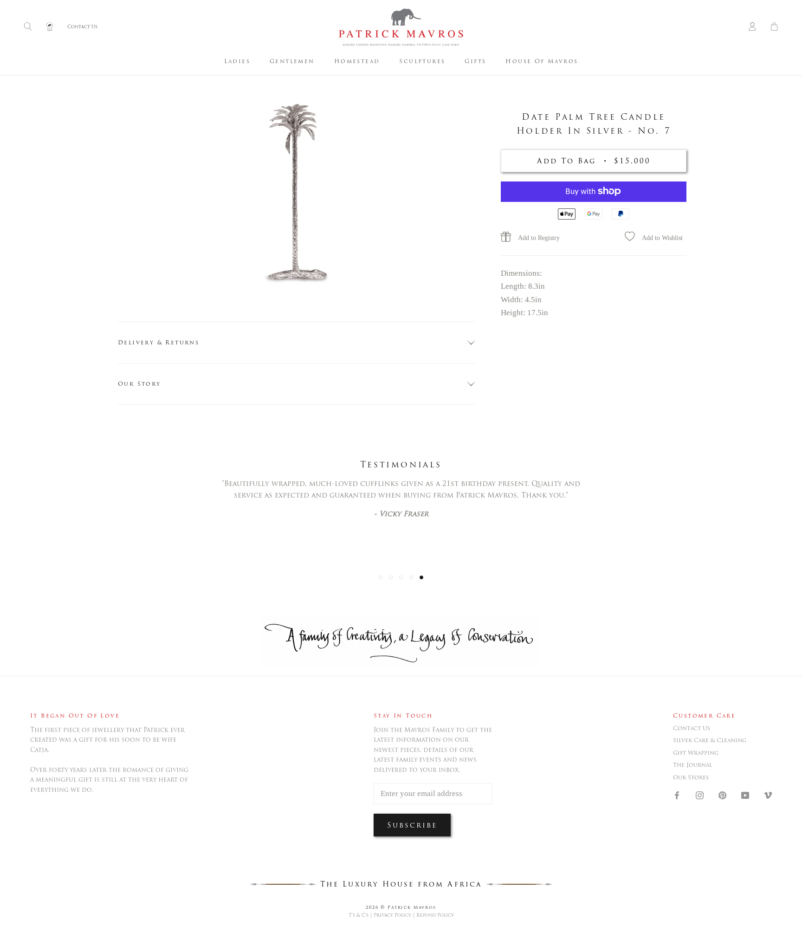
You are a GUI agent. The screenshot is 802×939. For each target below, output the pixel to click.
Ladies (237, 61)
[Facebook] (677, 794)
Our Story (139, 383)
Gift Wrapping (695, 753)
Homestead (357, 61)
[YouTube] (745, 794)
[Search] (27, 27)
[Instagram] (700, 794)
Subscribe (412, 825)
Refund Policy (435, 915)
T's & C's (359, 915)
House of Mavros (541, 61)
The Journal (692, 765)
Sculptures (422, 61)
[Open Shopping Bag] (774, 27)
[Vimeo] (768, 794)
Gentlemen (292, 61)
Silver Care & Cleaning (709, 740)
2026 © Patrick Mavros (401, 907)
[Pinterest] (722, 794)
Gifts (475, 61)
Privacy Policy (392, 915)
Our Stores (691, 777)
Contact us (691, 728)
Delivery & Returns (158, 342)
